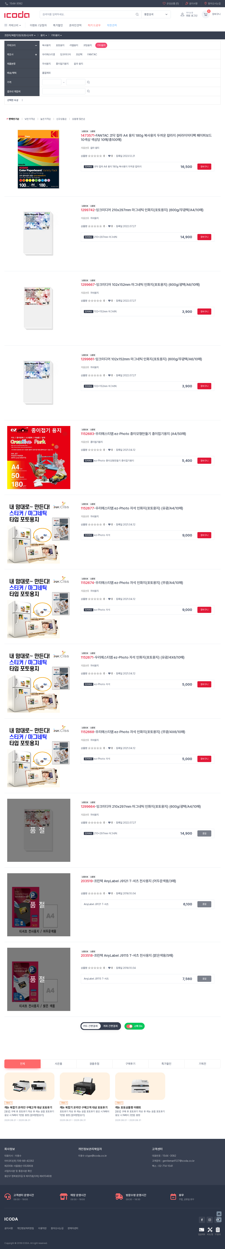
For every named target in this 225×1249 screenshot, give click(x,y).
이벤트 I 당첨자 (38, 25)
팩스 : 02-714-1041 (162, 1166)
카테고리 (13, 25)
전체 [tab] (22, 1063)
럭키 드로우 (94, 25)
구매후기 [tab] (130, 1063)
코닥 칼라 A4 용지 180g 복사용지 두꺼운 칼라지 (113, 166)
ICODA (11, 1219)
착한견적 (112, 25)
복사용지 (46, 45)
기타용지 (101, 45)
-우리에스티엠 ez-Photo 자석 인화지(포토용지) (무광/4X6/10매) (133, 732)
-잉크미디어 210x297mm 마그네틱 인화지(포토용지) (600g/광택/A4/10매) (141, 806)
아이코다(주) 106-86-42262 (19, 1160)
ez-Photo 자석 (97, 535)
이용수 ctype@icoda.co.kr (92, 1155)
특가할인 (58, 25)
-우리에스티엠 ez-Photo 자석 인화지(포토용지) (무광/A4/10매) (132, 583)
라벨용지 (74, 45)
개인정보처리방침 (25, 1228)
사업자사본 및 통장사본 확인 (18, 1171)
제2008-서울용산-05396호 (18, 1166)
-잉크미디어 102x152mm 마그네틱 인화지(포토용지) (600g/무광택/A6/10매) (141, 359)
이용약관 (42, 1228)
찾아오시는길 (214, 3)
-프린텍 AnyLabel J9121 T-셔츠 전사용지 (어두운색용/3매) (128, 881)
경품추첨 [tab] (94, 1063)
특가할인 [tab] (166, 1063)
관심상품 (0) (173, 3)
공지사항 (193, 3)
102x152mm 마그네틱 (101, 311)
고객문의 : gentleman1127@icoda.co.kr (173, 1160)
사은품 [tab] (58, 1063)
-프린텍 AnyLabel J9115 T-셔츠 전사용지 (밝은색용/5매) (127, 955)
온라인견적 (75, 25)
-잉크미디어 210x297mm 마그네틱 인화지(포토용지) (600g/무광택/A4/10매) (142, 210)
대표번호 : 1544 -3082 (164, 1155)
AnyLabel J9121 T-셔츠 (96, 904)
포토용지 (60, 45)
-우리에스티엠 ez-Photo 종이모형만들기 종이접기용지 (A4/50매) (133, 434)
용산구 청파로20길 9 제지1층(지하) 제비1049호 (28, 1176)
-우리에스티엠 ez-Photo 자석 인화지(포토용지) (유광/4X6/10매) (133, 657)
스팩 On (138, 1026)
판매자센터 (73, 1228)
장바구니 (216, 14)
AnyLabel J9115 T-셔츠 (96, 978)
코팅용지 (87, 45)
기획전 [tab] (202, 1063)
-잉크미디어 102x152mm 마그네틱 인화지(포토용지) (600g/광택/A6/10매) (140, 284)
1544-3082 (15, 3)
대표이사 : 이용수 (12, 1155)
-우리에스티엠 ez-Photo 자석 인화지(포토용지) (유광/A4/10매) (132, 508)
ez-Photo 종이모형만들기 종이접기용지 (109, 460)
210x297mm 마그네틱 (101, 237)
